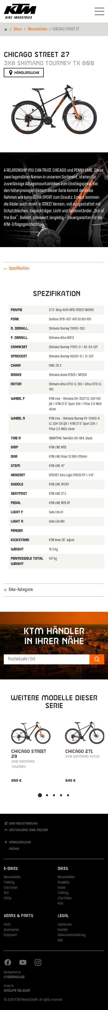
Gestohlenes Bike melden (28, 830)
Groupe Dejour (17, 990)
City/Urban (11, 888)
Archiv (13, 849)
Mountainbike (37, 29)
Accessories (11, 930)
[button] (40, 795)
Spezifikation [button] (19, 268)
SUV (6, 893)
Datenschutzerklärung (71, 935)
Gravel (62, 888)
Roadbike (63, 882)
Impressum (65, 925)
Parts (7, 925)
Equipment (10, 935)
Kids (60, 903)
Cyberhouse (14, 977)
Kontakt (63, 930)
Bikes (18, 29)
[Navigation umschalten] (99, 11)
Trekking (9, 882)
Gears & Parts (18, 916)
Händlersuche (26, 72)
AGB (60, 940)
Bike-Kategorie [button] (21, 590)
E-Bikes (11, 868)
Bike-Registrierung (23, 824)
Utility (7, 898)
